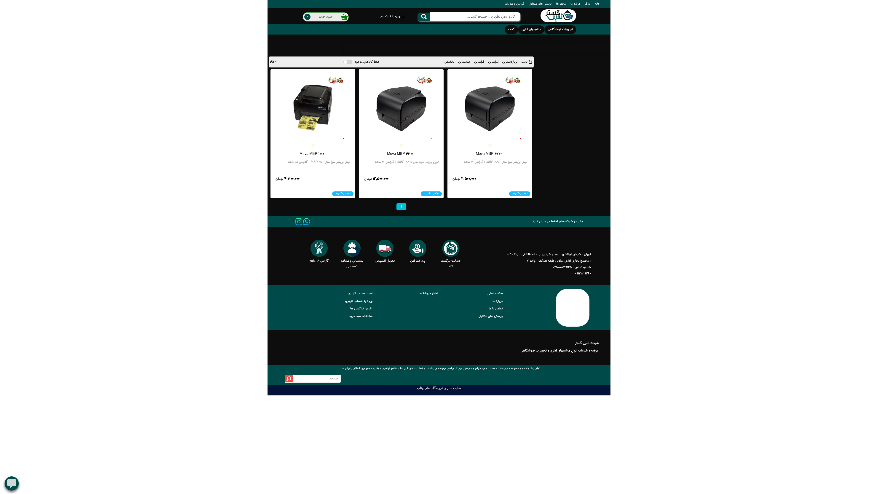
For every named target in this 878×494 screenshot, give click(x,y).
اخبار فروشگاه (429, 293)
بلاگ (587, 4)
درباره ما (575, 4)
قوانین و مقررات (514, 4)
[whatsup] (306, 221)
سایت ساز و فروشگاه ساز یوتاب (439, 388)
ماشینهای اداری (531, 29)
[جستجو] (424, 16)
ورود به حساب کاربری (358, 301)
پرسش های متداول (540, 4)
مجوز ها (561, 4)
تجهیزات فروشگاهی (560, 29)
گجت (511, 29)
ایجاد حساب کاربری (360, 293)
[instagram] (298, 221)
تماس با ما (496, 308)
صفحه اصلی (495, 293)
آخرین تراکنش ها (361, 308)
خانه (597, 4)
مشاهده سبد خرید (360, 316)
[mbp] (558, 16)
